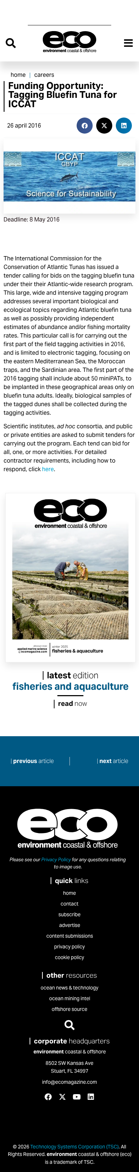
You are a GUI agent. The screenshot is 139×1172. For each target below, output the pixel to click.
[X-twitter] (62, 1097)
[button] (85, 126)
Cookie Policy (69, 957)
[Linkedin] (91, 1097)
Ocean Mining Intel (69, 998)
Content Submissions (69, 936)
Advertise (69, 925)
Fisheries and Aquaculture (70, 686)
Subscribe (69, 914)
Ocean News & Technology (69, 987)
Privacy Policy (56, 860)
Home (18, 75)
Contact (69, 904)
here (48, 469)
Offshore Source (69, 1009)
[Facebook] (48, 1097)
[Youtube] (77, 1097)
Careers (44, 75)
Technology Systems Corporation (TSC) (74, 1146)
